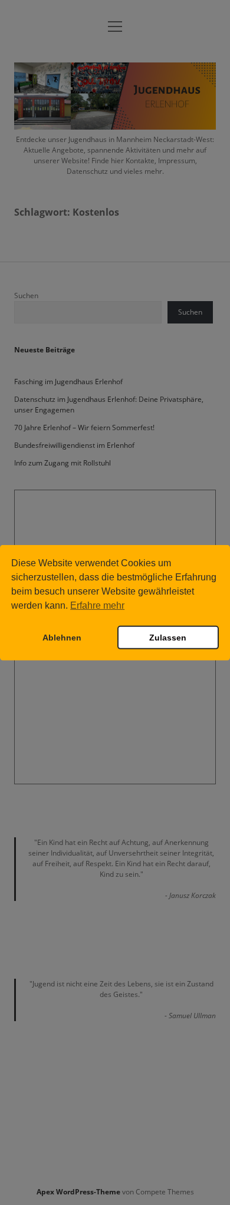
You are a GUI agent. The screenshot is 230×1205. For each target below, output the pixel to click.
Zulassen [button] (167, 637)
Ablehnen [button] (61, 637)
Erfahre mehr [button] (97, 605)
